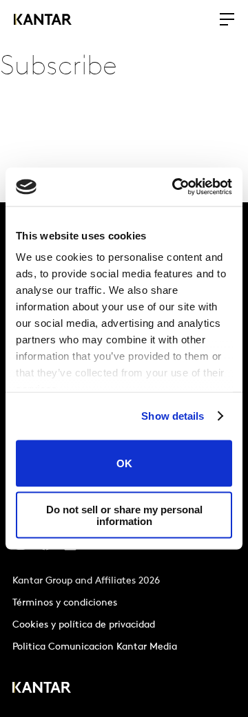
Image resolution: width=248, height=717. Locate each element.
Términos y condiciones (64, 603)
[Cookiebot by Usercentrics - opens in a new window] (175, 187)
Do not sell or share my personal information (124, 515)
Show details (172, 416)
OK (124, 463)
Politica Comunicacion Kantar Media (94, 647)
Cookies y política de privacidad (83, 625)
